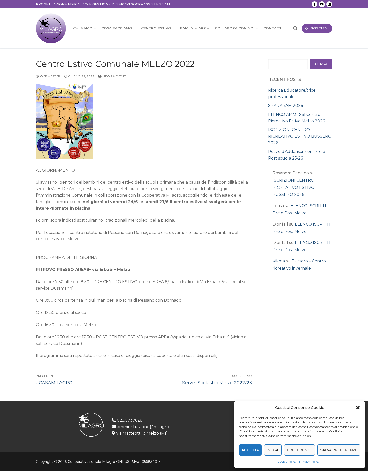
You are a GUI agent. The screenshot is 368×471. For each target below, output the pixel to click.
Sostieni (319, 28)
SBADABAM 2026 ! (286, 105)
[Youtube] (322, 4)
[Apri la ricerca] (295, 28)
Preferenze (299, 450)
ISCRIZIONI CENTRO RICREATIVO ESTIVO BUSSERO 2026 (300, 136)
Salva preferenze (339, 450)
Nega (273, 450)
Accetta (250, 450)
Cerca (321, 64)
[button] (357, 407)
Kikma (279, 261)
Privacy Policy (309, 461)
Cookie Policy (287, 461)
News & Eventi (114, 76)
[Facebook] (314, 4)
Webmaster (49, 76)
